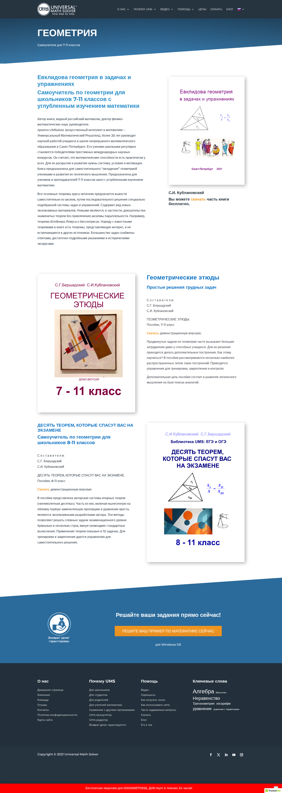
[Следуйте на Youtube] (234, 755)
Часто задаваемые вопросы (158, 710)
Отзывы (42, 705)
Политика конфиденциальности (57, 715)
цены (202, 9)
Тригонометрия (203, 703)
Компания (43, 695)
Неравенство (206, 698)
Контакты (43, 710)
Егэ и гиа (146, 725)
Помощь (184, 9)
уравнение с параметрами (226, 709)
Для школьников (99, 690)
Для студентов (98, 695)
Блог (144, 720)
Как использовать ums (155, 705)
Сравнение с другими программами (112, 710)
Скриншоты (148, 695)
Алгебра (203, 691)
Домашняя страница (50, 690)
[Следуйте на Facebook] (211, 755)
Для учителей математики (105, 705)
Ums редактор (98, 720)
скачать (216, 9)
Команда (43, 700)
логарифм (223, 703)
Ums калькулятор (100, 715)
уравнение (202, 708)
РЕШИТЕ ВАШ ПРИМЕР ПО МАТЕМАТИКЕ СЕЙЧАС (168, 631)
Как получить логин (153, 700)
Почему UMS (143, 9)
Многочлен (221, 692)
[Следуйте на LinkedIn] (226, 755)
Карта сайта (45, 720)
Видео (165, 9)
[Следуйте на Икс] (218, 755)
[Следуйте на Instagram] (241, 755)
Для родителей (98, 700)
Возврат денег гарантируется (107, 725)
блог (229, 9)
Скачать (146, 715)
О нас (121, 9)
